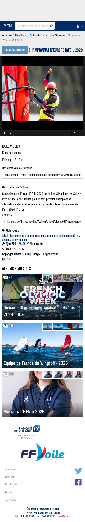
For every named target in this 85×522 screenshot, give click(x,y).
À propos (10, 469)
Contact (9, 477)
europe (36, 236)
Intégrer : (7, 214)
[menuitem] (78, 26)
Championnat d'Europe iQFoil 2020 (56, 50)
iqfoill (5, 236)
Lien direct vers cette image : (18, 168)
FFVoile (64, 10)
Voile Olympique (57, 35)
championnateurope (20, 236)
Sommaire (10, 499)
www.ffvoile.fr (63, 516)
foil (61, 236)
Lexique (9, 492)
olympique (21, 240)
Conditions (11, 484)
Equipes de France (38, 35)
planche (53, 236)
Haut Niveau (21, 35)
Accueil (8, 35)
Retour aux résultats (15, 50)
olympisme (8, 240)
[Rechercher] (51, 26)
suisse (45, 236)
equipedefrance (72, 236)
